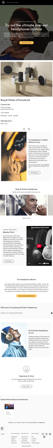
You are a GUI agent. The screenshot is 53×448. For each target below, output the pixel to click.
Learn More (10, 262)
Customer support (37, 442)
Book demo (15, 115)
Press (37, 436)
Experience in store (28, 43)
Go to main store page (12, 2)
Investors (37, 440)
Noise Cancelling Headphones (28, 296)
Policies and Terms (26, 442)
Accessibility (26, 440)
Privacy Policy (26, 436)
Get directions (35, 173)
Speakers (16, 438)
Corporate (37, 438)
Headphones (16, 436)
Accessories (16, 442)
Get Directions (4, 115)
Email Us (10, 115)
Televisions (16, 440)
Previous (8, 205)
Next (45, 205)
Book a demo (27, 387)
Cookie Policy (26, 438)
